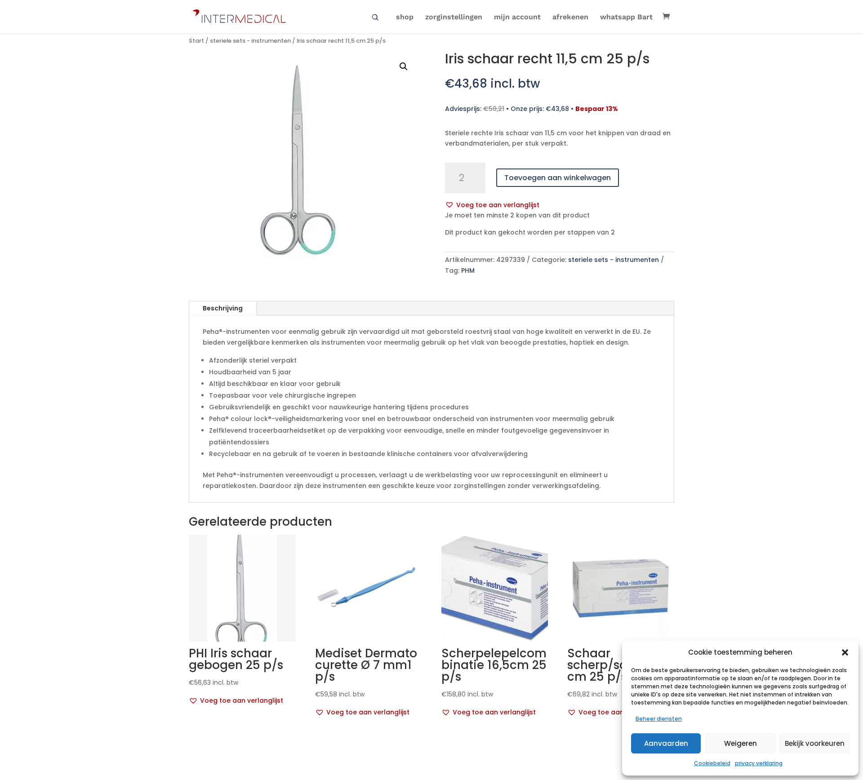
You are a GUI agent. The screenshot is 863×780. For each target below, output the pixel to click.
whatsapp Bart (626, 17)
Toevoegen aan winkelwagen (557, 178)
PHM (468, 270)
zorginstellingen (453, 17)
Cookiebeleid (712, 763)
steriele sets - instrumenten (250, 40)
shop (405, 17)
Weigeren (740, 743)
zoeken (375, 17)
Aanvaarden (666, 743)
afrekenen (570, 17)
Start (196, 40)
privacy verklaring (759, 763)
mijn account (517, 17)
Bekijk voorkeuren (815, 743)
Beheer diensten (659, 718)
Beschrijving (223, 308)
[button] (845, 652)
